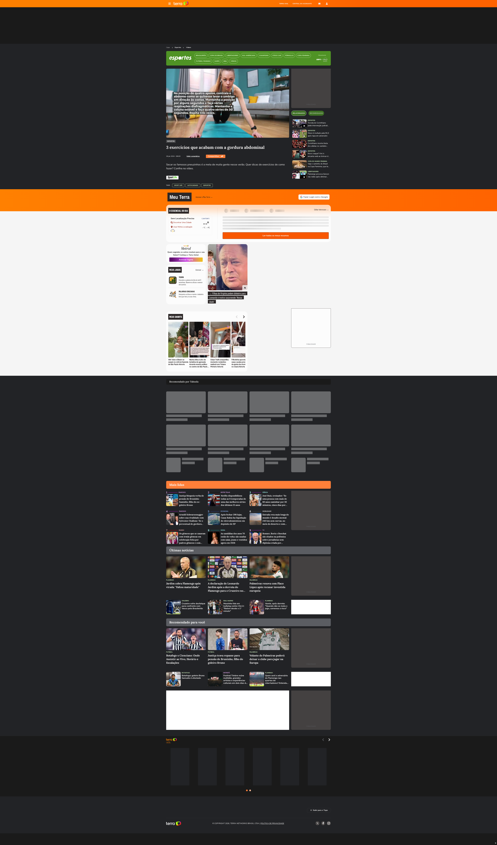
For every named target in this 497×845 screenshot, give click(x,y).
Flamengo (170, 580)
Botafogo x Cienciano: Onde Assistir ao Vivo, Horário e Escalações (183, 659)
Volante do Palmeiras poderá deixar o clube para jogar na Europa (267, 659)
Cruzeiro (185, 601)
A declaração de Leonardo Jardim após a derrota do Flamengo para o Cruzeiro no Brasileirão (225, 587)
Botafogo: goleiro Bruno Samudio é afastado (193, 676)
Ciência (265, 492)
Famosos (182, 492)
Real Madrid (228, 601)
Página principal (181, 4)
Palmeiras (253, 580)
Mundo (181, 530)
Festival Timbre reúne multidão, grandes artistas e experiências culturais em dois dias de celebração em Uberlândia (235, 679)
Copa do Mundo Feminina (317, 161)
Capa (168, 47)
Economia (224, 511)
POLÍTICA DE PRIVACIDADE (272, 823)
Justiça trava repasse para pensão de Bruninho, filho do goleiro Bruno (225, 659)
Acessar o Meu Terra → (204, 197)
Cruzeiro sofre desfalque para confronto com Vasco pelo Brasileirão (193, 606)
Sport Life (178, 185)
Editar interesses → (321, 209)
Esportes (178, 47)
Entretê (226, 673)
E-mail (319, 4)
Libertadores (313, 172)
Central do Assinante (302, 4)
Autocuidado (192, 185)
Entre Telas (225, 492)
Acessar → (200, 269)
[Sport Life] (172, 177)
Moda (223, 530)
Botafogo (186, 673)
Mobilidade (266, 511)
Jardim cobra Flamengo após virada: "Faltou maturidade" (183, 585)
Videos (188, 47)
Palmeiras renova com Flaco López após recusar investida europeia (267, 587)
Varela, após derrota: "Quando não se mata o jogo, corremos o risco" (276, 606)
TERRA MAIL (283, 4)
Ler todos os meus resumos (276, 235)
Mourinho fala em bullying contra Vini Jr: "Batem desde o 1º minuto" (233, 607)
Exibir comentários (193, 156)
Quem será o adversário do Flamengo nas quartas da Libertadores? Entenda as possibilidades (276, 679)
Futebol (169, 652)
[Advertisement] (311, 607)
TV (263, 530)
